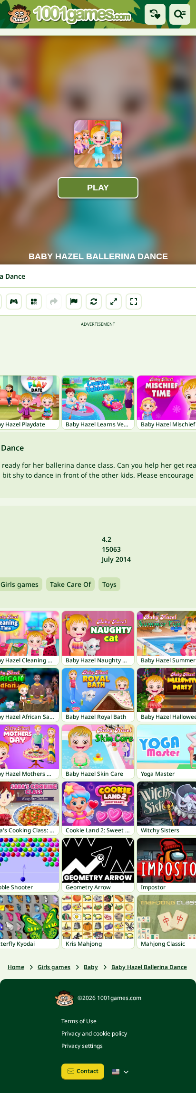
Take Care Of (70, 584)
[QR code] (34, 301)
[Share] (54, 301)
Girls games (54, 967)
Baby (91, 967)
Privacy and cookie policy (94, 1033)
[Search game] (179, 14)
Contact (87, 1071)
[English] (121, 1072)
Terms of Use (79, 1021)
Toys (109, 584)
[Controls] (14, 301)
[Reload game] (94, 301)
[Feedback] (74, 301)
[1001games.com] (69, 14)
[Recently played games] (155, 14)
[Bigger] (114, 301)
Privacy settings (82, 1046)
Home (16, 967)
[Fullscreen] (134, 301)
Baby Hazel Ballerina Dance (149, 967)
